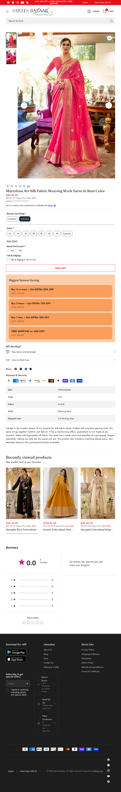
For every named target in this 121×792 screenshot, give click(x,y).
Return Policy (87, 662)
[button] (32, 580)
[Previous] (24, 105)
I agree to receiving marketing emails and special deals (19, 692)
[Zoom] (109, 38)
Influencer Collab (51, 667)
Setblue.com (98, 771)
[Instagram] (17, 2)
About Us (48, 649)
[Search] (111, 21)
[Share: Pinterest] (26, 369)
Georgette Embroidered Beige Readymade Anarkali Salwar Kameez (96, 529)
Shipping (9, 201)
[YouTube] (22, 2)
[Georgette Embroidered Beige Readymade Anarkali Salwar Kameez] (98, 493)
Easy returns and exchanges (24, 351)
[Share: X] (21, 369)
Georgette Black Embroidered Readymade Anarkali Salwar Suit (22, 529)
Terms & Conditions (90, 671)
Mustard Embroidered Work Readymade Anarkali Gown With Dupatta (59, 529)
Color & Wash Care (20, 359)
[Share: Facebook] (16, 369)
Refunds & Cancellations (92, 667)
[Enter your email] (27, 683)
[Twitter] (13, 2)
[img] (16, 186)
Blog (46, 654)
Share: (9, 369)
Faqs (46, 658)
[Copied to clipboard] (30, 369)
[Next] (108, 105)
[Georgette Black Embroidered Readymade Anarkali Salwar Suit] (23, 493)
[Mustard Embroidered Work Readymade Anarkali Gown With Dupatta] (60, 493)
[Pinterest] (27, 2)
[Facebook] (8, 2)
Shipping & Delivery (91, 654)
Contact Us (49, 662)
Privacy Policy (88, 649)
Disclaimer (86, 658)
